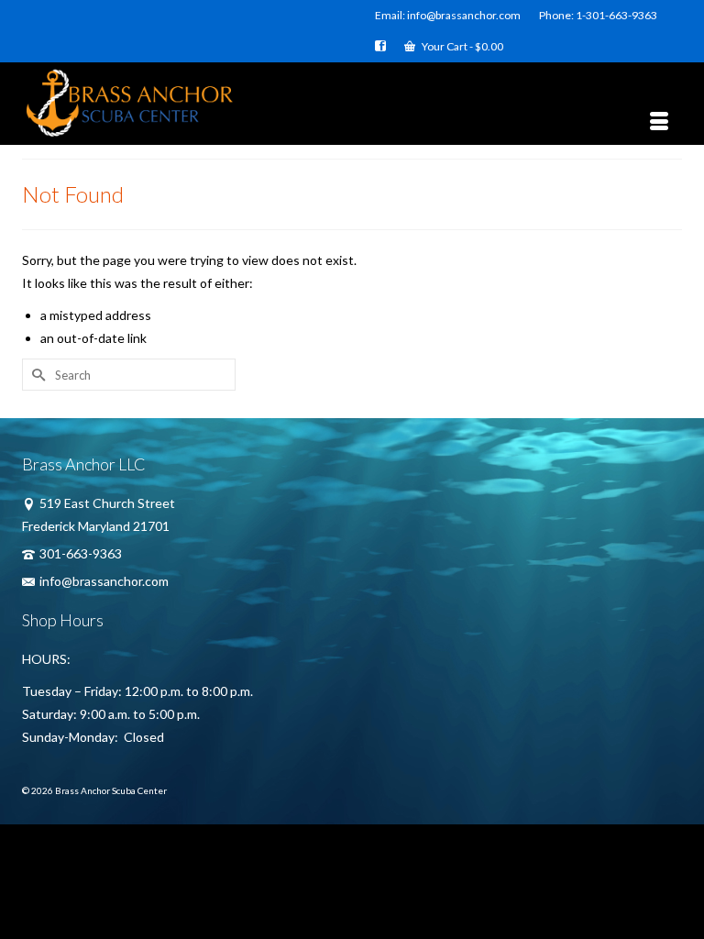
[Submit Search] (36, 375)
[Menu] (659, 122)
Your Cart (461, 46)
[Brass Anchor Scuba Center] (352, 103)
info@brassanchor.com (104, 581)
